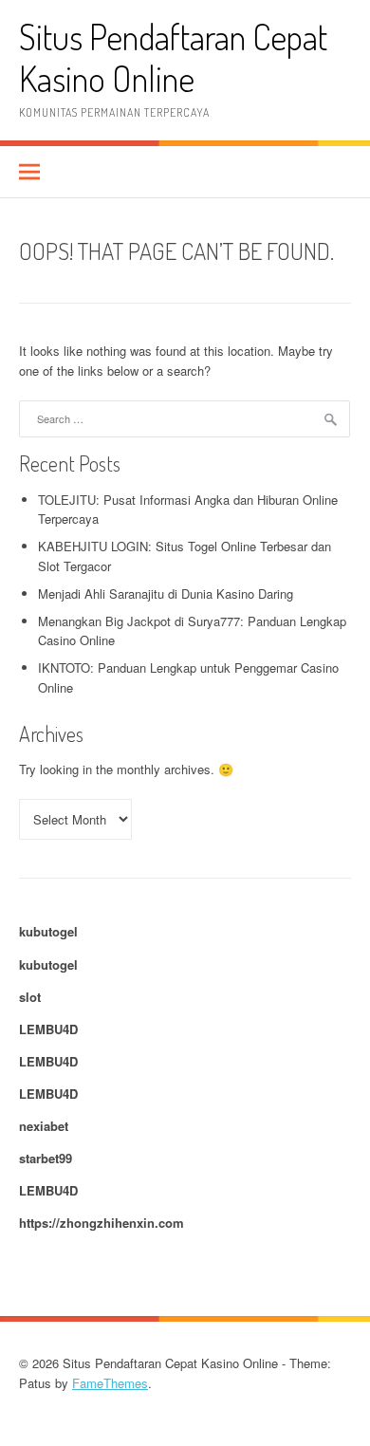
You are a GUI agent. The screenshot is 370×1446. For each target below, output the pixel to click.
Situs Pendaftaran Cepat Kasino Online (173, 57)
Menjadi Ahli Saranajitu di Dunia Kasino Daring (165, 593)
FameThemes (110, 1383)
